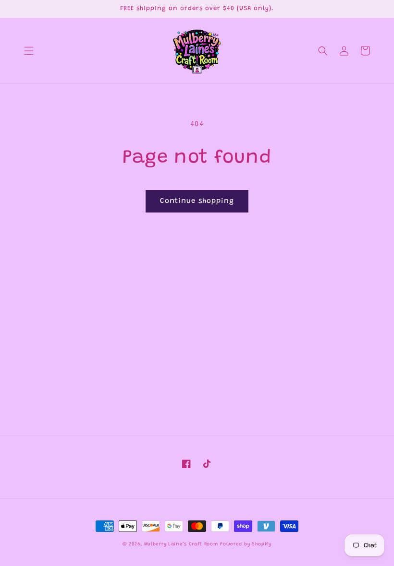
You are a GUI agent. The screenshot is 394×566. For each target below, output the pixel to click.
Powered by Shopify (245, 544)
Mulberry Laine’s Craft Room (181, 544)
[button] (28, 50)
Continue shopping (197, 201)
